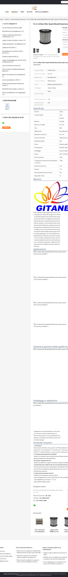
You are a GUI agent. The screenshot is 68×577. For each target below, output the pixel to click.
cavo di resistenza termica (10, 65)
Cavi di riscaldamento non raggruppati (13, 92)
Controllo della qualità (6, 556)
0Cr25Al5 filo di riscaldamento (11, 31)
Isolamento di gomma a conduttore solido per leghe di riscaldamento (27, 556)
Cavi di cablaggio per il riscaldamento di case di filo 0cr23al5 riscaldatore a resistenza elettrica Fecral (54, 563)
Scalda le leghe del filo (9, 56)
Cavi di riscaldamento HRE (10, 80)
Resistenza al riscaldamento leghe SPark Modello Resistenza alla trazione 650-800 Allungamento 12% (29, 552)
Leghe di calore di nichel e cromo (12, 40)
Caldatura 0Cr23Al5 (8, 47)
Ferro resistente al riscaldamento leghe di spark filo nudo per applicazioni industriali (39, 530)
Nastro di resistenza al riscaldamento (13, 74)
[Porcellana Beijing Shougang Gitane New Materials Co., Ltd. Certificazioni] (7, 107)
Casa (1, 19)
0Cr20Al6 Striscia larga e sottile (12, 89)
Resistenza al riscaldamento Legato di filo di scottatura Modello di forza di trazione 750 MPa (28, 561)
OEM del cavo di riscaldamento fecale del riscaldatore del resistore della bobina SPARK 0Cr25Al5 (55, 558)
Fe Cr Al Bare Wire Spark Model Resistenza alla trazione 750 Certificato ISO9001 (46, 56)
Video (22, 12)
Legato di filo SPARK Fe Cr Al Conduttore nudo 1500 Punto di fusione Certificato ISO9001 (54, 530)
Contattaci (3, 558)
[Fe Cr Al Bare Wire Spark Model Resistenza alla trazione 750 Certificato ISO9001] (45, 37)
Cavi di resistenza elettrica (18, 19)
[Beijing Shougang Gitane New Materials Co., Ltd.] (34, 7)
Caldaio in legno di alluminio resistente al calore (55, 553)
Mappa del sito (4, 561)
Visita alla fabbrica (41, 12)
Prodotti (15, 12)
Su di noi (29, 12)
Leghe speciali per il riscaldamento (13, 44)
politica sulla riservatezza (11, 574)
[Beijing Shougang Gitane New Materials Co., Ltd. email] (4, 123)
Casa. (7, 12)
